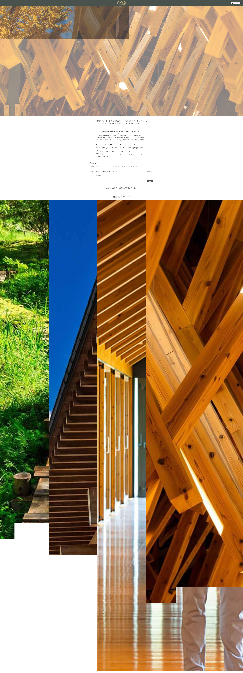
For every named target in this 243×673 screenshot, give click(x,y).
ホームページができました (97, 175)
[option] (121, 61)
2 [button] (120, 115)
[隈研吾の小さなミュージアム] (121, 3)
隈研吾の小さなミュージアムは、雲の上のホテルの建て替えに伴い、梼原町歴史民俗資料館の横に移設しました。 (115, 166)
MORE (150, 181)
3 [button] (122, 115)
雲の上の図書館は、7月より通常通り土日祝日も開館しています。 (105, 171)
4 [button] (124, 115)
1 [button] (118, 115)
